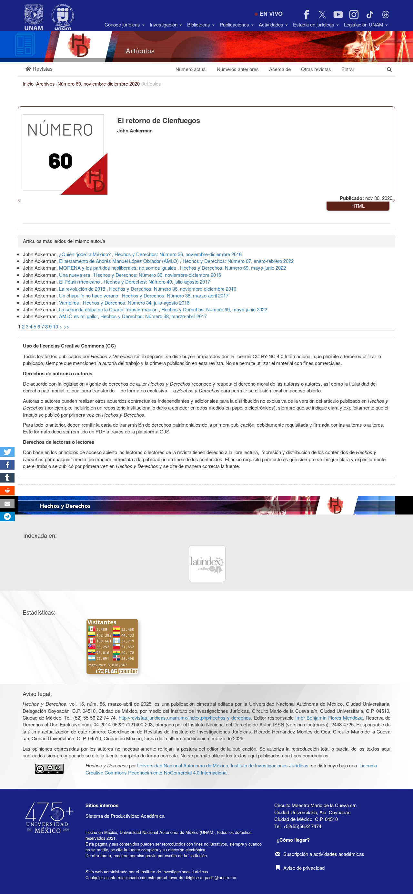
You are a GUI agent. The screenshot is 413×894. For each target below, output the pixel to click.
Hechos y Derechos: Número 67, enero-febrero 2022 (238, 260)
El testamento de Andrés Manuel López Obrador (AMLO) (119, 260)
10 (55, 326)
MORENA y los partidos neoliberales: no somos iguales (118, 267)
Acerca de (280, 69)
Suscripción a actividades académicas (323, 853)
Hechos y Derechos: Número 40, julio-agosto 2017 (157, 281)
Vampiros (69, 302)
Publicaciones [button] (235, 24)
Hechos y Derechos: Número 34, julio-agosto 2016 (136, 302)
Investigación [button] (164, 24)
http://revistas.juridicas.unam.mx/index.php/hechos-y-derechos (185, 717)
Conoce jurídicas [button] (123, 24)
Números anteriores (238, 69)
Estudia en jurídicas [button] (314, 24)
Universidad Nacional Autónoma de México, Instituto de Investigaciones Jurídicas (222, 765)
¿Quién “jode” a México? (85, 254)
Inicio (29, 83)
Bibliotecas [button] (199, 24)
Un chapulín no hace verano (89, 295)
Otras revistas (316, 69)
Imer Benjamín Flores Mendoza (329, 717)
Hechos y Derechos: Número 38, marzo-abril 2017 (175, 295)
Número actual (191, 69)
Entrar (347, 69)
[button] (39, 69)
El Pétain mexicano (80, 281)
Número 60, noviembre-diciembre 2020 (99, 83)
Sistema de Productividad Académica (125, 815)
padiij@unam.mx (220, 877)
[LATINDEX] (207, 563)
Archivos (46, 83)
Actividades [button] (272, 24)
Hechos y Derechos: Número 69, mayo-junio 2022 (233, 267)
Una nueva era (75, 274)
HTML (358, 205)
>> (66, 326)
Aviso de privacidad (304, 867)
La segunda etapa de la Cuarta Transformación (109, 309)
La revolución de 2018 (82, 288)
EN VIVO (271, 13)
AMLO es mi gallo (78, 316)
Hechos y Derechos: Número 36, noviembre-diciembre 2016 (178, 254)
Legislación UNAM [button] (364, 24)
